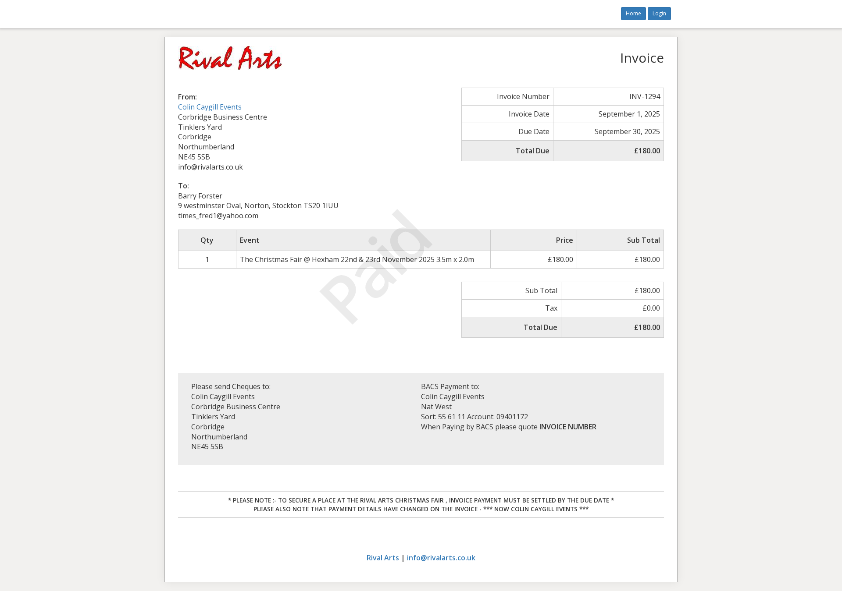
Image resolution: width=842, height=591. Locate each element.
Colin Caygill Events (210, 107)
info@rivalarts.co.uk (441, 558)
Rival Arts (383, 558)
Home (633, 13)
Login (659, 13)
